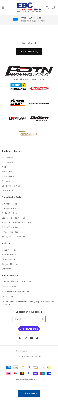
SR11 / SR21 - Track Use (13, 236)
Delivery (6, 181)
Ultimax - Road (9, 203)
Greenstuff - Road (11, 208)
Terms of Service (10, 264)
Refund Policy (9, 254)
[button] (3, 7)
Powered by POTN (37, 379)
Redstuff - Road (9, 213)
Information (8, 176)
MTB (4, 166)
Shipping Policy (10, 259)
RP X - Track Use (10, 231)
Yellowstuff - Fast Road (13, 217)
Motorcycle (7, 162)
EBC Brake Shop (25, 379)
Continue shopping (29, 51)
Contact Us (7, 190)
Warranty (6, 268)
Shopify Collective (11, 185)
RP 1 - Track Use (10, 227)
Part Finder (7, 157)
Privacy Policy (9, 249)
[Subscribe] (42, 319)
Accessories (8, 171)
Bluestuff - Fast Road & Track (16, 222)
